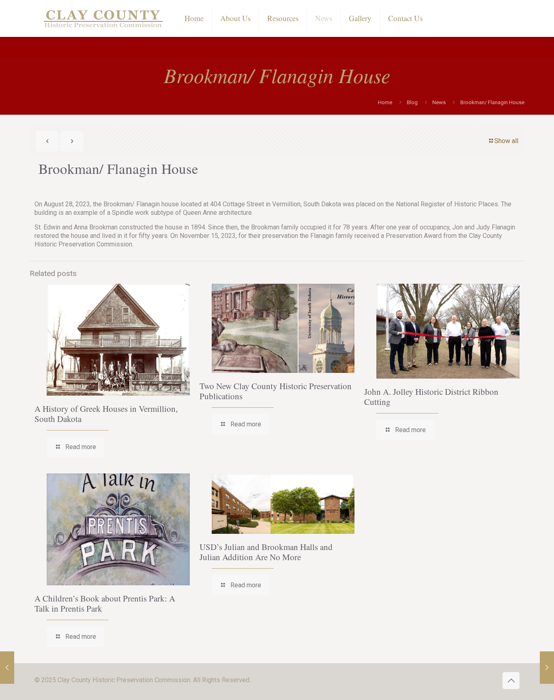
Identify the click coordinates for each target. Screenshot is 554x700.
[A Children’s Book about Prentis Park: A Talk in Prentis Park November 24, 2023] (547, 667)
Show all (506, 141)
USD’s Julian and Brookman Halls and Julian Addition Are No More (266, 552)
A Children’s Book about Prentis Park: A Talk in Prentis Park (104, 603)
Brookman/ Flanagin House (492, 102)
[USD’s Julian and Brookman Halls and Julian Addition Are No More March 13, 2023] (7, 667)
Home (385, 102)
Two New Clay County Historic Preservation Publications (276, 391)
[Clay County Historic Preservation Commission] (103, 18)
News (439, 102)
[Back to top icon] (511, 680)
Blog (412, 102)
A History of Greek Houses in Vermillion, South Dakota (106, 413)
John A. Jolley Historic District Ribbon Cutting (431, 396)
